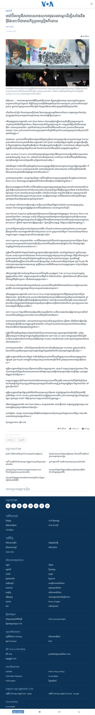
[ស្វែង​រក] (79, 712)
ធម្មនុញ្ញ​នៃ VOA (11, 659)
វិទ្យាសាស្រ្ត (51, 570)
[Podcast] (41, 506)
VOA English (10, 681)
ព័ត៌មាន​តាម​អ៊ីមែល (54, 637)
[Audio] (59, 712)
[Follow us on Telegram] (30, 506)
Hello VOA (10, 552)
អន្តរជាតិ (9, 11)
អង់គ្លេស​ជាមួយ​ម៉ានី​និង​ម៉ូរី (14, 619)
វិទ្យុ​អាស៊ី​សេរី (52, 681)
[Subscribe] (47, 506)
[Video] (40, 712)
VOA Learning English (57, 619)
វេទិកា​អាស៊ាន (52, 547)
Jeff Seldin (10, 27)
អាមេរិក (8, 574)
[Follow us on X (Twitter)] (13, 506)
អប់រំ (7, 606)
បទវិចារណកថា (53, 606)
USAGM (9, 672)
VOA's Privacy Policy (56, 672)
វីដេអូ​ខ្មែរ (8, 521)
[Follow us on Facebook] (8, 506)
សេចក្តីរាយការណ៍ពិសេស (56, 583)
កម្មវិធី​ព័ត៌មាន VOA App (14, 637)
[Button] (84, 36)
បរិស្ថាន (50, 565)
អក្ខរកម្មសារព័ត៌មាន (54, 588)
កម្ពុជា (8, 565)
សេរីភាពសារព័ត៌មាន (54, 593)
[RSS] (36, 506)
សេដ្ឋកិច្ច (8, 593)
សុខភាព (8, 602)
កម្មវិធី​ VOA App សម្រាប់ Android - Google (63, 694)
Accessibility (53, 676)
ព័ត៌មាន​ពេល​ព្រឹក (11, 543)
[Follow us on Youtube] (19, 506)
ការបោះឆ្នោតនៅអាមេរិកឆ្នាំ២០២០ (59, 597)
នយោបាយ (9, 588)
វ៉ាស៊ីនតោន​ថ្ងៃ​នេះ (11, 525)
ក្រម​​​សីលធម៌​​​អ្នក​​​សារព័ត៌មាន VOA (59, 654)
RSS (50, 641)
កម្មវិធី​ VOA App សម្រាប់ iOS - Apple (19, 694)
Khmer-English (54, 602)
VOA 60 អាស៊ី (53, 525)
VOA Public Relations (14, 676)
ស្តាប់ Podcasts (11, 641)
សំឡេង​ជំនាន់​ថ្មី (53, 543)
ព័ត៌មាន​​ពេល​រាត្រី (11, 547)
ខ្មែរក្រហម (51, 579)
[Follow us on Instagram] (25, 506)
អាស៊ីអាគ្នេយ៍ (10, 583)
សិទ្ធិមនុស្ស (9, 597)
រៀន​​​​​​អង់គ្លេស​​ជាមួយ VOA (14, 624)
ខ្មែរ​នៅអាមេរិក (10, 579)
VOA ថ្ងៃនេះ (9, 530)
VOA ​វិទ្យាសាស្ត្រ (53, 521)
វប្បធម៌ (50, 574)
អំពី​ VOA (9, 654)
